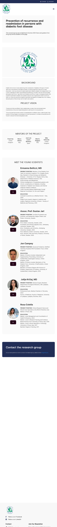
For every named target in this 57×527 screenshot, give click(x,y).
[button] (53, 9)
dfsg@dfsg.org (44, 352)
